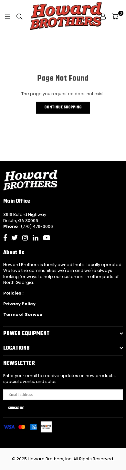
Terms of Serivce (22, 314)
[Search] (19, 16)
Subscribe (16, 408)
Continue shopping (63, 107)
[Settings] (103, 16)
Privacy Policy (19, 304)
